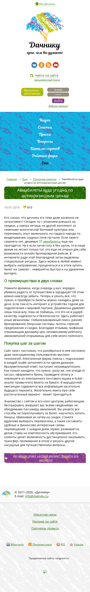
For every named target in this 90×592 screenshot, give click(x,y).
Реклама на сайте (45, 521)
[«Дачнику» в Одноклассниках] (41, 65)
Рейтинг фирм (45, 155)
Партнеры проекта (45, 528)
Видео (45, 120)
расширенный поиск (47, 80)
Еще (45, 162)
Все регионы (47, 4)
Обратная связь (45, 515)
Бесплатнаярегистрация (32, 92)
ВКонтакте (17, 544)
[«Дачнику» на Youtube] (56, 65)
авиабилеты (52, 241)
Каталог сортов (45, 148)
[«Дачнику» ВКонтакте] (34, 65)
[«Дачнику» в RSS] (48, 65)
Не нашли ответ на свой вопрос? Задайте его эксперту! (45, 458)
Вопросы (45, 141)
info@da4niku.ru (37, 496)
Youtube (79, 544)
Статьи (45, 127)
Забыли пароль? (58, 106)
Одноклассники (42, 544)
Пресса (45, 134)
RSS (63, 544)
